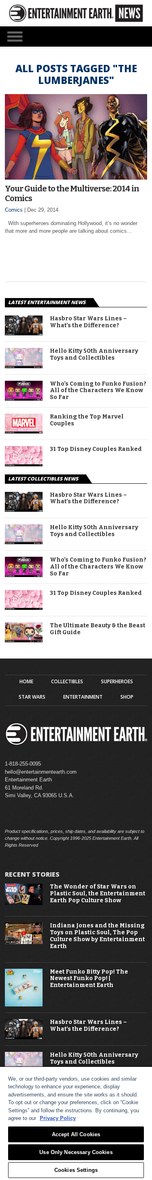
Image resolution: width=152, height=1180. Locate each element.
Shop (126, 697)
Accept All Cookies (76, 1134)
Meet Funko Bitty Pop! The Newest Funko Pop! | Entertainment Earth (89, 979)
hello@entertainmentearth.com (41, 772)
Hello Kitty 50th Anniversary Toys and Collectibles (94, 354)
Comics (14, 210)
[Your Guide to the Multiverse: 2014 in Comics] (76, 177)
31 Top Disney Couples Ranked (96, 449)
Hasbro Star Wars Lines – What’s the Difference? (88, 322)
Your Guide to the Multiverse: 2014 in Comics (72, 193)
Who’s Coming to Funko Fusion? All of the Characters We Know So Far (98, 391)
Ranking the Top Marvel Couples (87, 420)
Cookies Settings (76, 1170)
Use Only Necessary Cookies (75, 1152)
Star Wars (32, 697)
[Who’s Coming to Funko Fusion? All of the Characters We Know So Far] (24, 398)
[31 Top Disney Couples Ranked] (24, 464)
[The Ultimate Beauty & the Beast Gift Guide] (24, 640)
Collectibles (67, 681)
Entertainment (83, 697)
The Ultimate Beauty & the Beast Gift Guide (97, 629)
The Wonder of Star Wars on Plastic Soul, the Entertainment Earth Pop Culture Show (97, 894)
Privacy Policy (58, 1118)
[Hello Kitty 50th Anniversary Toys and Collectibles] (24, 366)
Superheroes (117, 681)
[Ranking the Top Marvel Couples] (24, 431)
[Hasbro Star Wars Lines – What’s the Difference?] (24, 333)
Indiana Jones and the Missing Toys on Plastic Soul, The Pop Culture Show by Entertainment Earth (97, 936)
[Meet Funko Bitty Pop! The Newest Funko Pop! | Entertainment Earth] (24, 1005)
